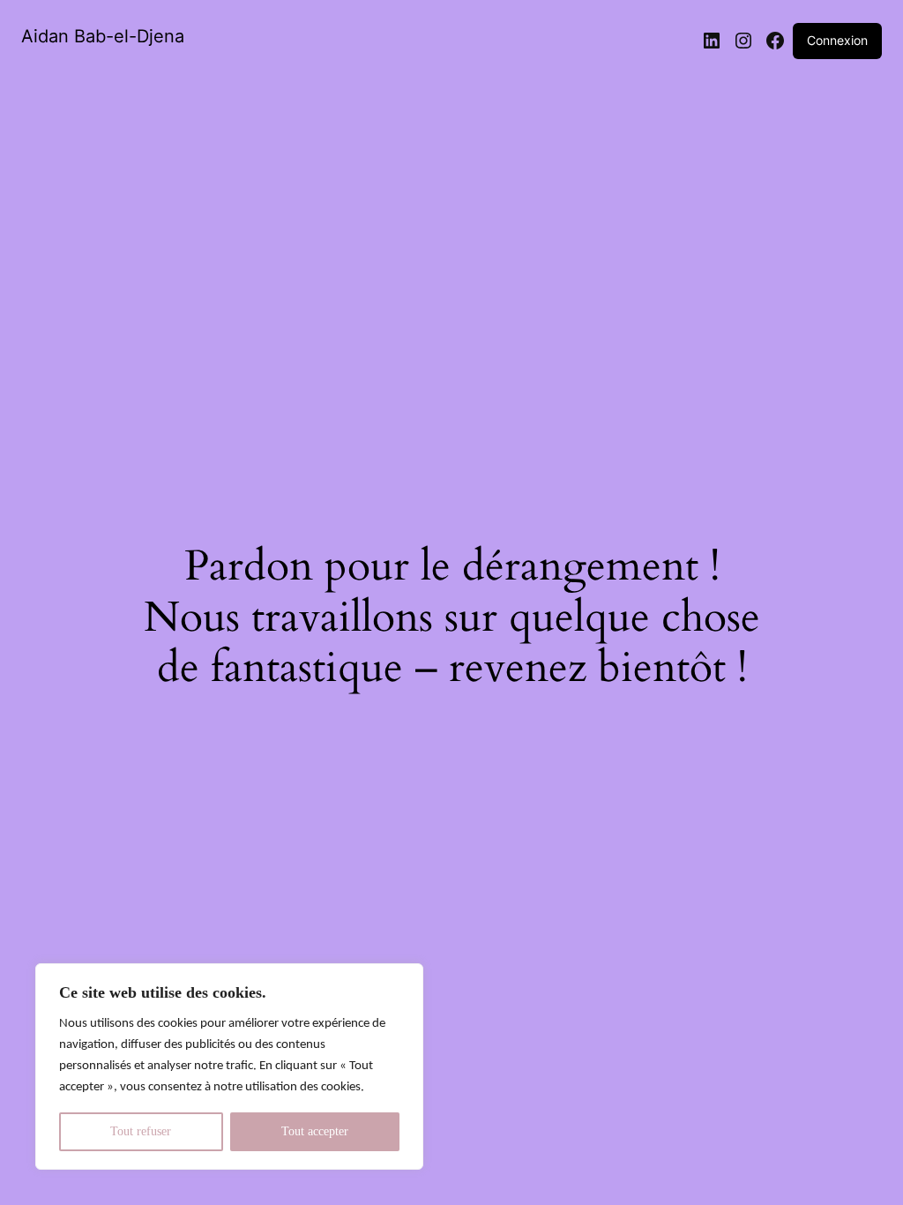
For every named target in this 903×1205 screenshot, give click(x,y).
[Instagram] (743, 40)
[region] (229, 1066)
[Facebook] (775, 40)
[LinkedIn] (711, 40)
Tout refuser (140, 1131)
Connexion (837, 40)
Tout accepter (314, 1131)
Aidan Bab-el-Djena (102, 36)
